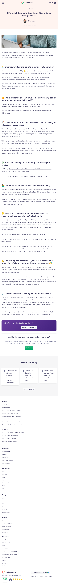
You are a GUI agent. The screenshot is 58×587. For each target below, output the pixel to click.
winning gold (19, 53)
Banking (4, 454)
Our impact (5, 548)
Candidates (5, 532)
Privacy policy (35, 576)
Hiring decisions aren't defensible (11, 419)
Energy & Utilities (6, 451)
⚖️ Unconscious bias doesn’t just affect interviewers (26, 293)
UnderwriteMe (6, 483)
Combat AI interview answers (10, 435)
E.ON (3, 471)
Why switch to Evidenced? (9, 444)
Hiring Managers (6, 526)
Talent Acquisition (7, 523)
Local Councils (6, 463)
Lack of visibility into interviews (10, 413)
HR (3, 520)
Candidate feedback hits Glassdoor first (12, 425)
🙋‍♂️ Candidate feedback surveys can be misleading (26, 185)
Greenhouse (5, 501)
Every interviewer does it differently (11, 410)
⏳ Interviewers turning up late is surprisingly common (28, 66)
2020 (27, 267)
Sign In (51, 576)
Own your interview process (9, 441)
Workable (4, 510)
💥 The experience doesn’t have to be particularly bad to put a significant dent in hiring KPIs (29, 99)
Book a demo (5, 566)
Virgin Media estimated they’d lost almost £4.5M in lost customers (29, 169)
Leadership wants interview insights (11, 422)
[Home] (27, 3)
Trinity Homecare (6, 486)
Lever (3, 507)
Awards (4, 540)
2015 (20, 267)
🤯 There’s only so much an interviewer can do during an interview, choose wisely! (29, 123)
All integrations (6, 512)
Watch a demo (6, 407)
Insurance (5, 457)
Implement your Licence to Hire (10, 438)
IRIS (3, 504)
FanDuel (4, 474)
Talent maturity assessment (9, 551)
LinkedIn (4, 563)
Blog (3, 545)
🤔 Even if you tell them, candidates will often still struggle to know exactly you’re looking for (26, 214)
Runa (3, 477)
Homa (3, 480)
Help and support (7, 557)
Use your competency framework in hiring (13, 432)
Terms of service (44, 576)
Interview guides (6, 543)
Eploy (3, 498)
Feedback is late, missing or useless (11, 416)
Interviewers (5, 529)
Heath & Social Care (7, 460)
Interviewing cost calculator (9, 554)
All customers (5, 489)
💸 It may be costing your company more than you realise (26, 163)
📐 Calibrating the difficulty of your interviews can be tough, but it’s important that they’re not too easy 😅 (27, 262)
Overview (4, 404)
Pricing (4, 560)
